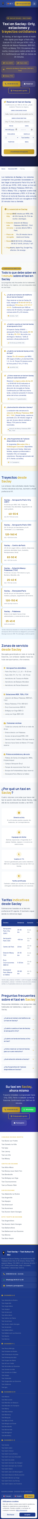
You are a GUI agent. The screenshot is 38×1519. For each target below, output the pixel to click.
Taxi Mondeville (6, 1426)
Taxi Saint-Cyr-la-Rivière (9, 1454)
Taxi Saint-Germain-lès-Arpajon (11, 1463)
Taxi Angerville (6, 1197)
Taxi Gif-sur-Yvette (7, 1363)
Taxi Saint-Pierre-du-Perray (10, 1481)
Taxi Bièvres (5, 1235)
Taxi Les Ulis (6, 1155)
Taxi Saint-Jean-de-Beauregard (11, 1472)
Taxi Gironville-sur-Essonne (10, 1366)
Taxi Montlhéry (6, 1435)
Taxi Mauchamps (7, 1411)
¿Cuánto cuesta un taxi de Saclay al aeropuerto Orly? (17, 1029)
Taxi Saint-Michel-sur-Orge (10, 1478)
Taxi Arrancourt (7, 1205)
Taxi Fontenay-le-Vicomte (9, 1354)
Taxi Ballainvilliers (8, 1228)
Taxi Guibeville (6, 1378)
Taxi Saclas (5, 1445)
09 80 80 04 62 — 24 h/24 (14, 1274)
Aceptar (27, 1515)
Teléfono (11, 142)
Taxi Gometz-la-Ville (9, 1144)
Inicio (3, 169)
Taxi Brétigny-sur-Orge (9, 1178)
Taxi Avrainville (6, 1327)
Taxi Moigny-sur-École (8, 1423)
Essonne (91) (12, 169)
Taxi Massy (5, 1158)
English (18, 1496)
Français (7, 1496)
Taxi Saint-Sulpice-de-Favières (11, 1484)
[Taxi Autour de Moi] (3, 3)
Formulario (20, 1123)
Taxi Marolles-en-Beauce (9, 1402)
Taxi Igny (4, 1148)
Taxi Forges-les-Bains (8, 1360)
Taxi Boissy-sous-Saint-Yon (11, 1171)
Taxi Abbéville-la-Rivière (10, 1194)
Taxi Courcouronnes (8, 1182)
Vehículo (27, 134)
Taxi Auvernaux (7, 1208)
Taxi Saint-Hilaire (7, 1469)
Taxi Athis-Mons (7, 1167)
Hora (27, 126)
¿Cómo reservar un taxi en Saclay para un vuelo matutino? (17, 1050)
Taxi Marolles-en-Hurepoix (10, 1405)
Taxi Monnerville (6, 1429)
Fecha (11, 126)
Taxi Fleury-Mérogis (7, 1348)
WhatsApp (29, 1109)
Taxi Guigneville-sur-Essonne (11, 1381)
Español (29, 1496)
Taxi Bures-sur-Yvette (9, 1141)
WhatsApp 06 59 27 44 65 (15, 1280)
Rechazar (10, 1515)
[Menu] (34, 3)
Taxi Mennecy (6, 1414)
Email (27, 142)
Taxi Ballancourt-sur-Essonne (12, 1231)
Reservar (29, 84)
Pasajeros (11, 134)
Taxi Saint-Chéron (7, 1451)
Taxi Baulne (5, 1336)
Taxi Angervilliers (7, 1221)
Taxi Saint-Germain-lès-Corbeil (11, 1466)
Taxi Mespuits (6, 1417)
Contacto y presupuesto (14, 1286)
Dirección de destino (19, 118)
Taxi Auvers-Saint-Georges (11, 1212)
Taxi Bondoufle (7, 1174)
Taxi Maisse (5, 1396)
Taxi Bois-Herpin (7, 1238)
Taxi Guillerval (6, 1384)
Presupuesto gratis (20, 91)
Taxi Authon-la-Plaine (8, 1318)
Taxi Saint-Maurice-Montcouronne (12, 1475)
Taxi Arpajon (6, 1201)
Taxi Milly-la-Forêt (7, 1420)
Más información (21, 1510)
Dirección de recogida (19, 110)
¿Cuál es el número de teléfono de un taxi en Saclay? (17, 1019)
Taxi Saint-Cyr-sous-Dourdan (11, 1457)
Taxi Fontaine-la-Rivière (9, 1351)
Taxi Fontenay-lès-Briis (8, 1357)
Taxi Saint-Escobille (7, 1460)
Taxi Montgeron (6, 1432)
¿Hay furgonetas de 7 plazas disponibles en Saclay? (15, 1068)
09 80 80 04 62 (12, 84)
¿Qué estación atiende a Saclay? (16, 1059)
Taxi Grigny (5, 1375)
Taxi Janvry (5, 1151)
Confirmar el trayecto (19, 152)
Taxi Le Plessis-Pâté (9, 1185)
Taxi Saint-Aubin (6, 1448)
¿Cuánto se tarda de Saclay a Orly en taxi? (17, 1039)
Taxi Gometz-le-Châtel (8, 1372)
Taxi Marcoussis (6, 1400)
